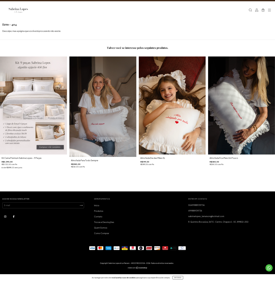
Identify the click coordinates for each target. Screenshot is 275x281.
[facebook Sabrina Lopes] (14, 216)
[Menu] (269, 10)
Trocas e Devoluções (104, 222)
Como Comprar (101, 233)
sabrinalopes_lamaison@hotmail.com (206, 216)
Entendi (177, 277)
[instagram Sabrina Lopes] (5, 216)
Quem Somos (100, 228)
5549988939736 (196, 205)
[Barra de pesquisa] (250, 10)
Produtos (98, 211)
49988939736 (195, 211)
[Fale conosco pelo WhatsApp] (269, 267)
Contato (98, 216)
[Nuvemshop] (138, 268)
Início (96, 205)
